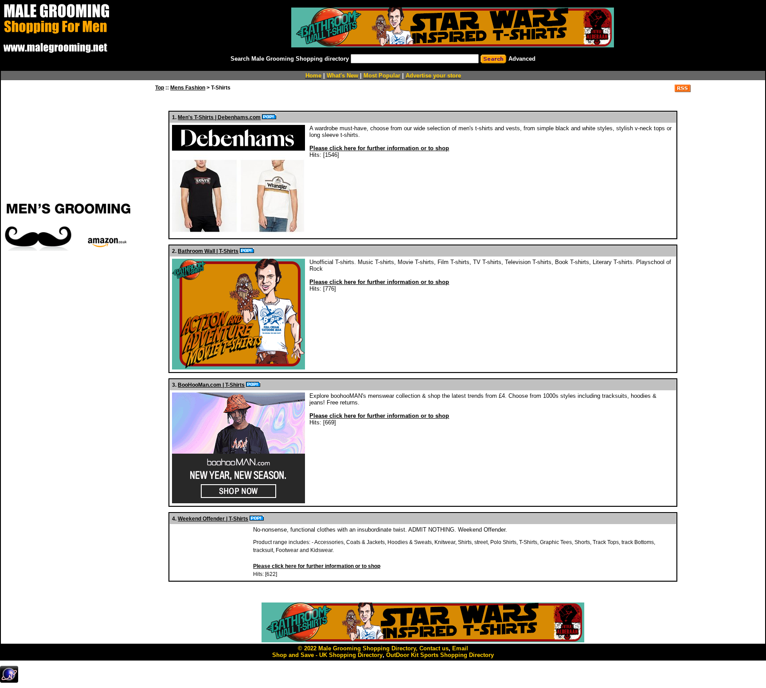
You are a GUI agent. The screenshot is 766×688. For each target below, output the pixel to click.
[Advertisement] (68, 311)
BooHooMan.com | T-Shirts (211, 385)
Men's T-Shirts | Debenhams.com (219, 117)
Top (159, 88)
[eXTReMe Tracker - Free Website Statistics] (9, 681)
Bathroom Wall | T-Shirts (208, 251)
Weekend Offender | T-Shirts (213, 519)
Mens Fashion (187, 88)
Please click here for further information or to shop (379, 148)
